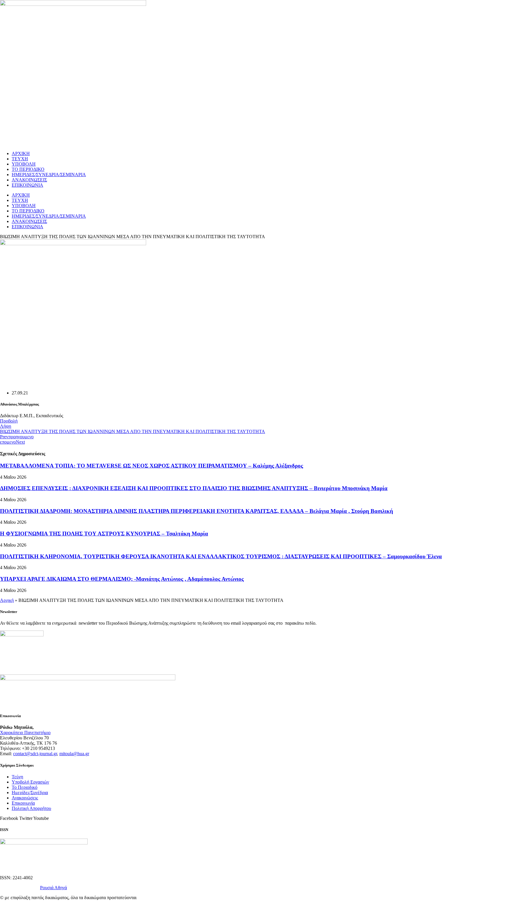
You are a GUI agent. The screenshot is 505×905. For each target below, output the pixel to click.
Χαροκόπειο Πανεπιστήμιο (25, 732)
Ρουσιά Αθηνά (53, 887)
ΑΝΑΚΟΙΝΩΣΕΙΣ (29, 179)
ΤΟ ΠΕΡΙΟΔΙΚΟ (28, 169)
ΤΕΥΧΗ (20, 158)
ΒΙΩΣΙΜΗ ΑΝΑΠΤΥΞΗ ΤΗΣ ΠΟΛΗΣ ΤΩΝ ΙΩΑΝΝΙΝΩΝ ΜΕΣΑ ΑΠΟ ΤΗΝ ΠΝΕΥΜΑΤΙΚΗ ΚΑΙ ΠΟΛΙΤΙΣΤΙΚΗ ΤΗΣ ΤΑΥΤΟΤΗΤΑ (132, 431)
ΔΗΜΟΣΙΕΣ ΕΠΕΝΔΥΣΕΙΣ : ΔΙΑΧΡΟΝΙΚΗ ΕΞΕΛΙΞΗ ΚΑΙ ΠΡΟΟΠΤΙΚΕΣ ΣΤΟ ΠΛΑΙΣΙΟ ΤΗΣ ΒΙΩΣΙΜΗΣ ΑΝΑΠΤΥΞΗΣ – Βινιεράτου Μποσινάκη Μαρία (194, 488)
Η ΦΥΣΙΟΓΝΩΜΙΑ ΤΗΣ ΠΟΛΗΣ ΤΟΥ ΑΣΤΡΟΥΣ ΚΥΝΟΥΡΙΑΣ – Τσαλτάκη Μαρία (104, 533)
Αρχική (7, 600)
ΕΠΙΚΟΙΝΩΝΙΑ (27, 185)
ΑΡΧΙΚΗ (21, 153)
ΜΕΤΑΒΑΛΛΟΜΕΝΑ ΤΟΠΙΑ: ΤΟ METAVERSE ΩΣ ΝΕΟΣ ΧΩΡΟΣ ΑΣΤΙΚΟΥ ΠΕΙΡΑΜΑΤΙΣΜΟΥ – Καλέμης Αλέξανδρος (151, 466)
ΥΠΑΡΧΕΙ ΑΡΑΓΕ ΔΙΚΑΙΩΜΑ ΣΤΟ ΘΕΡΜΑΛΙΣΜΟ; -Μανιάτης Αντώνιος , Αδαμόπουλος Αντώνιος (122, 579)
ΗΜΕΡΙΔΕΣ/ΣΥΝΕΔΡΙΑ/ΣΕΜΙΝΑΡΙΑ (49, 174)
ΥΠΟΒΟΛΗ (24, 164)
